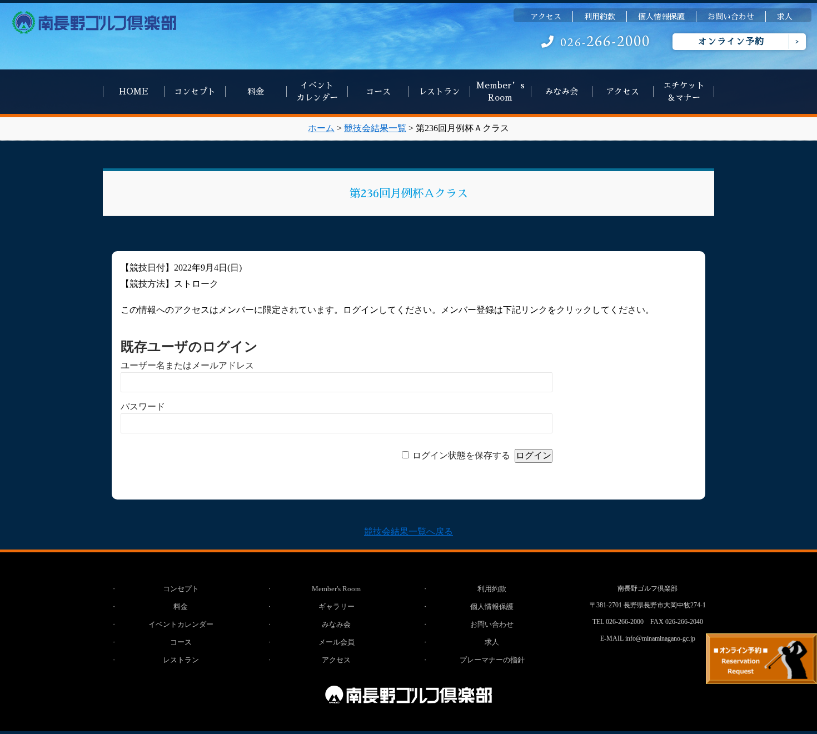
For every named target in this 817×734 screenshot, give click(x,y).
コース (378, 91)
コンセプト (195, 91)
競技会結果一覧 (375, 128)
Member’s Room (500, 91)
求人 (785, 17)
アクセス (545, 17)
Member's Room (336, 589)
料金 (255, 91)
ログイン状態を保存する (461, 455)
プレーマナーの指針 (492, 660)
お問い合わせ (731, 17)
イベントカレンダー (317, 91)
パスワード (143, 406)
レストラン (439, 91)
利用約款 (599, 17)
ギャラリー (336, 606)
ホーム (321, 128)
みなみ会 (561, 91)
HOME (133, 91)
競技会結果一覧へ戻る (408, 531)
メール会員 (336, 642)
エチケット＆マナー (684, 91)
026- (605, 42)
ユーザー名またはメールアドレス (187, 365)
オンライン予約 (731, 41)
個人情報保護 (661, 17)
